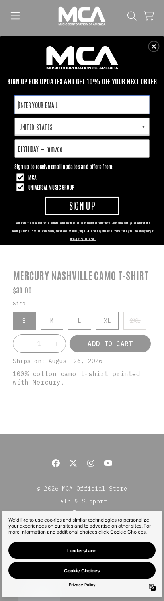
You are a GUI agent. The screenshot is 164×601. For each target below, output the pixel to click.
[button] (153, 46)
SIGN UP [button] (82, 205)
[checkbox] (83, 177)
